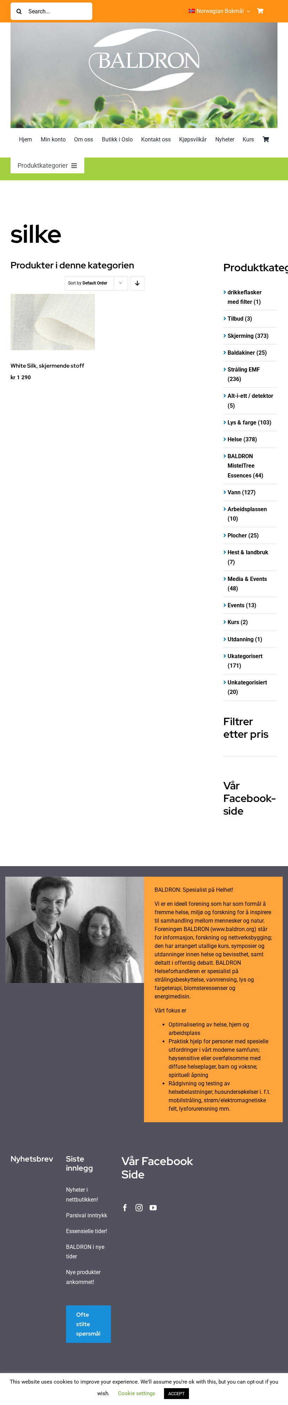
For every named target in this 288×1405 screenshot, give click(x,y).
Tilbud (235, 318)
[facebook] (125, 1207)
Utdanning (241, 639)
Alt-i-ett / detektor (250, 396)
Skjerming (241, 336)
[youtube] (153, 1207)
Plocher (237, 535)
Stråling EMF (244, 369)
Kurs (233, 622)
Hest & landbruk (248, 552)
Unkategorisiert (247, 682)
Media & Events (247, 579)
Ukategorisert (245, 656)
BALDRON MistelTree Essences (241, 466)
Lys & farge (242, 422)
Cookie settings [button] (136, 1393)
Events (236, 605)
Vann (234, 492)
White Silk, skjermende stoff (47, 365)
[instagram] (139, 1207)
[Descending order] (137, 283)
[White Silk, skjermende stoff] (53, 322)
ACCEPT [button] (176, 1393)
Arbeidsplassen (247, 509)
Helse (235, 439)
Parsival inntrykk (86, 1215)
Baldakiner (241, 352)
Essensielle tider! (86, 1231)
